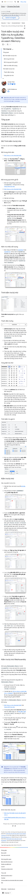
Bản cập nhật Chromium (6, 861)
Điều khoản (3, 889)
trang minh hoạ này (9, 186)
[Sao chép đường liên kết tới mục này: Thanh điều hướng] (14, 321)
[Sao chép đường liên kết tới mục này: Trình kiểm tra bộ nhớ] (19, 293)
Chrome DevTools (13, 6)
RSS (2, 882)
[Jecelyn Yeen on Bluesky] (12, 84)
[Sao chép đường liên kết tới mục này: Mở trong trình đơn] (15, 152)
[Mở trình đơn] (2, 2)
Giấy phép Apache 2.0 (6, 837)
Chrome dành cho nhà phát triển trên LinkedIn (12, 880)
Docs (3, 6)
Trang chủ (3, 23)
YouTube (3, 878)
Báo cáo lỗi (3, 853)
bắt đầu (23, 486)
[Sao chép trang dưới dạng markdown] (7, 44)
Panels (23, 23)
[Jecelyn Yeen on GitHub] (10, 84)
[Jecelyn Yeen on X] (8, 84)
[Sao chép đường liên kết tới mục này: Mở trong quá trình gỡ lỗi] (19, 180)
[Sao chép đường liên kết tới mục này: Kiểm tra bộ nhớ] (15, 479)
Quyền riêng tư (11, 889)
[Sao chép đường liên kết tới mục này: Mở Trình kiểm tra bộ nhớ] (22, 141)
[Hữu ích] (24, 26)
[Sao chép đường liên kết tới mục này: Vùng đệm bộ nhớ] (14, 363)
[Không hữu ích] (24, 28)
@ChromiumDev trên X (6, 875)
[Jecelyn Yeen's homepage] (14, 84)
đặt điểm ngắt (22, 711)
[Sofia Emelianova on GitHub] (8, 92)
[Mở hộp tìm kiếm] (15, 2)
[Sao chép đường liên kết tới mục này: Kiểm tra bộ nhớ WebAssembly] (2, 662)
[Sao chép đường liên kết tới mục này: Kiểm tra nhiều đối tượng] (19, 247)
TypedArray (7, 251)
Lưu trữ (2, 866)
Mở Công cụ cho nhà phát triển (12, 155)
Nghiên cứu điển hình (6, 864)
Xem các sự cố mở (5, 855)
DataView (20, 250)
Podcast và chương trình (7, 869)
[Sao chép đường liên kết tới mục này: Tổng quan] (11, 120)
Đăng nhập (23, 1)
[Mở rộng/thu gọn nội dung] (13, 49)
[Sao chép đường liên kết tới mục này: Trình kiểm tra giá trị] (16, 419)
